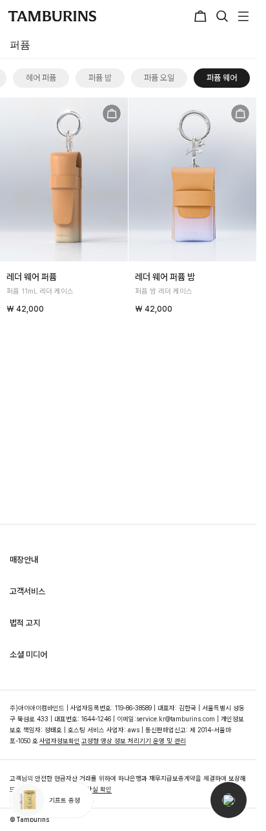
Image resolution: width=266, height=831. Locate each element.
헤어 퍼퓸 (31, 78)
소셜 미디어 (28, 654)
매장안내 (24, 560)
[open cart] (202, 16)
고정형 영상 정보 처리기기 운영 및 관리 (133, 741)
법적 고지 (25, 623)
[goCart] (112, 113)
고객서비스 (27, 591)
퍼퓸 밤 (90, 78)
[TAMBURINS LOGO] (52, 16)
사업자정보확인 (59, 741)
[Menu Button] (241, 16)
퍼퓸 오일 (149, 78)
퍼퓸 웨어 (212, 78)
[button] (228, 800)
